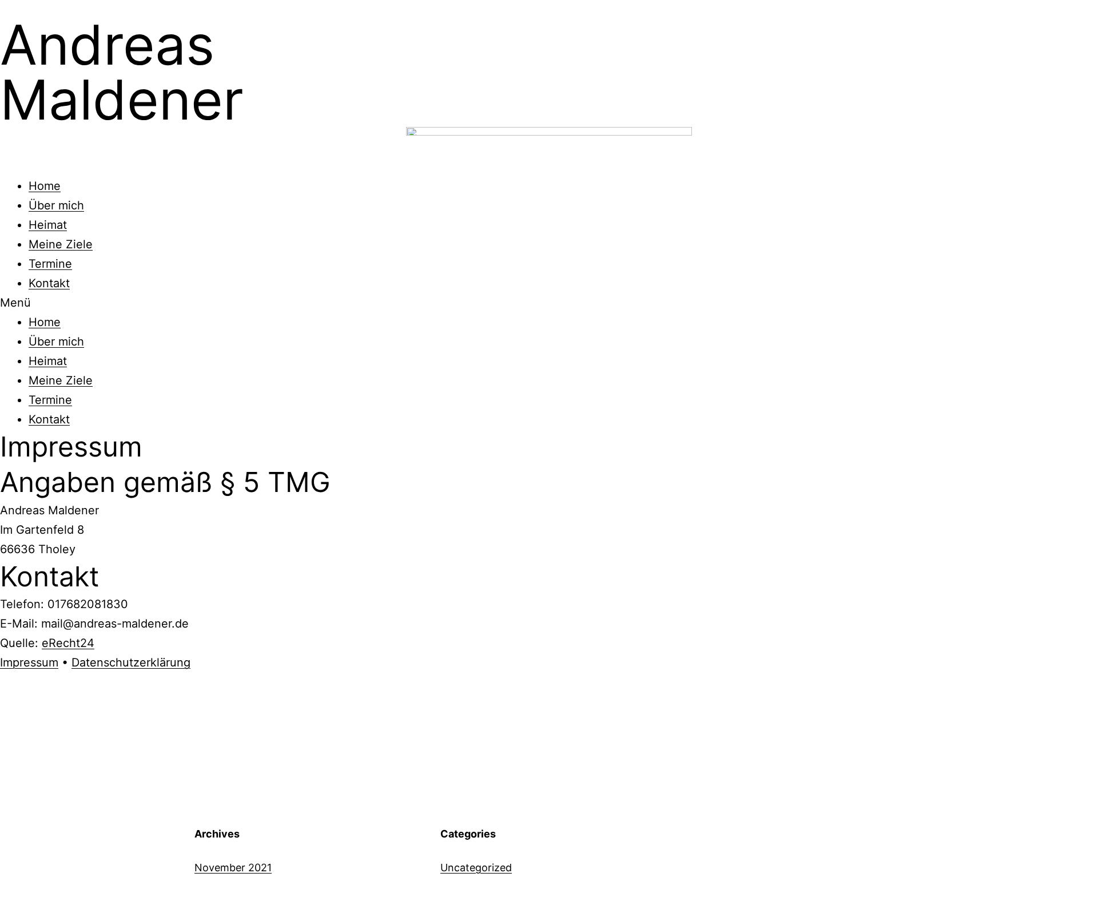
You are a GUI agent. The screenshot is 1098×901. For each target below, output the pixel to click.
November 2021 (233, 868)
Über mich (56, 205)
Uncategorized (476, 868)
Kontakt (49, 283)
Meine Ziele (61, 244)
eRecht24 (68, 643)
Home (45, 186)
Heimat (48, 225)
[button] (549, 302)
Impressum (29, 662)
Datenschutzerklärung (130, 662)
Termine (50, 264)
